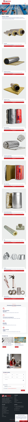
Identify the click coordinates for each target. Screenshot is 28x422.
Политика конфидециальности (18, 402)
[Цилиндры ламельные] (14, 60)
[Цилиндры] (14, 32)
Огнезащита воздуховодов (5, 410)
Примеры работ (10, 11)
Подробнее (4, 11)
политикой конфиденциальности (12, 388)
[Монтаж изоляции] (20, 340)
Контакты (15, 401)
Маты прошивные (4, 409)
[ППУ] (14, 229)
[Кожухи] (14, 257)
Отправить (23, 390)
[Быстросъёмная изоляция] (14, 201)
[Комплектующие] (14, 285)
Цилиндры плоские (4, 408)
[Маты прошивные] (14, 116)
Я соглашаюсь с (10, 388)
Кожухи (3, 415)
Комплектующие (4, 416)
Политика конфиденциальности (14, 420)
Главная (15, 396)
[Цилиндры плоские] (14, 88)
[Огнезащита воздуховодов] (14, 144)
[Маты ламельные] (14, 173)
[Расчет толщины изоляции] (8, 340)
